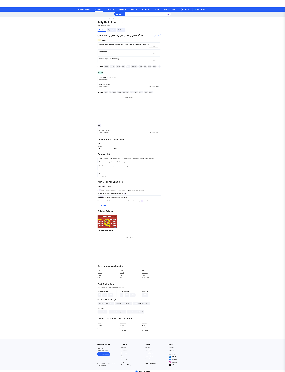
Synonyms (111, 30)
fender (99, 278)
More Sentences (102, 205)
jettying (99, 275)
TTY (133, 295)
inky (136, 92)
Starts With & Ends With (105, 303)
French (104, 166)
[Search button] (168, 14)
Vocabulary (124, 359)
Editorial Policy (149, 353)
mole (123, 66)
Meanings (102, 30)
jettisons (122, 325)
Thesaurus (124, 350)
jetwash (144, 328)
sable (114, 92)
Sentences (121, 30)
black (154, 66)
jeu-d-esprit (145, 330)
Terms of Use (148, 359)
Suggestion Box (172, 350)
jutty (129, 166)
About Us (147, 347)
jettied (121, 270)
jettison (99, 323)
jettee (99, 270)
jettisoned (144, 323)
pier (145, 66)
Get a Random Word (104, 354)
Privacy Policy (148, 350)
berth (149, 66)
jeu (98, 330)
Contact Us (171, 347)
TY (127, 295)
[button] (185, 9)
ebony (140, 92)
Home (99, 18)
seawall (106, 66)
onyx (132, 92)
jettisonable (123, 323)
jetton (143, 325)
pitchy (119, 92)
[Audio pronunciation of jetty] (118, 21)
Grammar (123, 356)
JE (104, 295)
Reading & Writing (126, 365)
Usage (122, 362)
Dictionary (118, 14)
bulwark (112, 66)
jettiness (100, 273)
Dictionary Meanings (106, 18)
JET (110, 295)
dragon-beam (145, 278)
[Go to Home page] (83, 9)
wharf (140, 66)
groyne (118, 66)
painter (122, 273)
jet (110, 92)
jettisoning (100, 325)
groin (128, 66)
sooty (106, 92)
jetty (145, 295)
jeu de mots (123, 330)
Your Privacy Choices (144, 371)
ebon (146, 92)
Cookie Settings (149, 356)
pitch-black (125, 92)
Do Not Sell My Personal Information (150, 363)
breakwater (134, 66)
